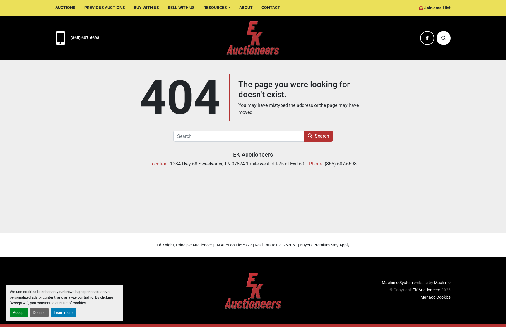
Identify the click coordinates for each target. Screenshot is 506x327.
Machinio (442, 282)
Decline (39, 312)
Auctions (65, 7)
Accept (19, 312)
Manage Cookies (435, 297)
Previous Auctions (104, 7)
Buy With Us (146, 7)
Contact (270, 7)
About (246, 7)
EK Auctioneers (253, 154)
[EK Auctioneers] (253, 290)
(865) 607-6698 (85, 37)
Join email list (437, 8)
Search (322, 136)
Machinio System (397, 282)
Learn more (63, 312)
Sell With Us (181, 7)
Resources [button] (215, 7)
